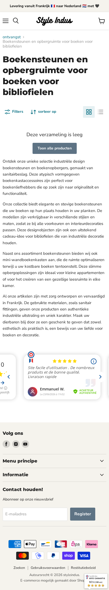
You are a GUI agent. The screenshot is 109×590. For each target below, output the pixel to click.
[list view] (100, 112)
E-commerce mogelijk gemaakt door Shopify (54, 580)
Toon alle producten (55, 148)
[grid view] (89, 112)
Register (82, 514)
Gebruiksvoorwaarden (48, 567)
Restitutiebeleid (83, 567)
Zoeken (19, 567)
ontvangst (12, 37)
